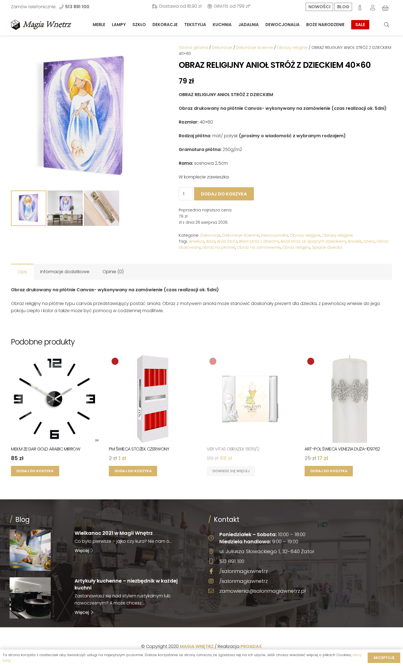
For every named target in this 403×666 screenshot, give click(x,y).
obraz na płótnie (218, 247)
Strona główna (193, 47)
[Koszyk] (385, 8)
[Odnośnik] (41, 25)
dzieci (369, 241)
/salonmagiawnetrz (243, 571)
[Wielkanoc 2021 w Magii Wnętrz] (102, 550)
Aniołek (355, 241)
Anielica (196, 241)
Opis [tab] (22, 271)
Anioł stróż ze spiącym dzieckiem (313, 241)
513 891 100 (231, 561)
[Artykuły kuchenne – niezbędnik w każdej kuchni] (102, 598)
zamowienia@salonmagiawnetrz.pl (262, 590)
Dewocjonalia (274, 235)
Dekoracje (222, 47)
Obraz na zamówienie (259, 247)
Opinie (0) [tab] (113, 271)
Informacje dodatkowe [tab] (64, 271)
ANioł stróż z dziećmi (259, 241)
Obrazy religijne (292, 47)
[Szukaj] (386, 25)
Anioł (210, 241)
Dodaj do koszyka (224, 194)
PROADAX (251, 646)
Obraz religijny (296, 247)
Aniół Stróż (227, 241)
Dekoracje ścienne (254, 47)
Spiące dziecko (327, 247)
